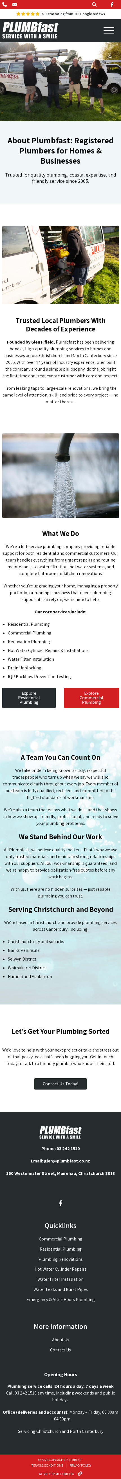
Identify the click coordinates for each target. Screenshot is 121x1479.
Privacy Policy (80, 1465)
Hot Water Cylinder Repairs (60, 1269)
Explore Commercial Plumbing (91, 697)
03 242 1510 (68, 1148)
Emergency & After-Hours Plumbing (60, 1299)
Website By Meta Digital (57, 1474)
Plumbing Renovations (61, 1259)
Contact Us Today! (60, 1084)
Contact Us (60, 1350)
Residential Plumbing (61, 1249)
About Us (60, 1340)
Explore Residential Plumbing (29, 697)
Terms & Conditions (47, 1465)
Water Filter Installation (60, 1279)
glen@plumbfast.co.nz (67, 1161)
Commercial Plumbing (60, 1239)
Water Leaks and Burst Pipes (60, 1289)
